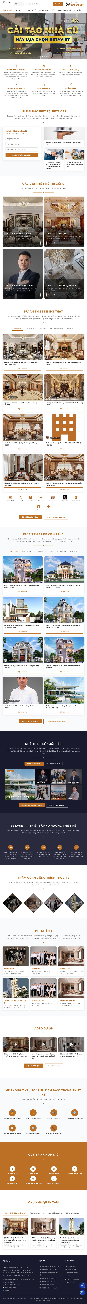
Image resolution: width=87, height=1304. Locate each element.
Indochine (70, 328)
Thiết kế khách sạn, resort (48, 1288)
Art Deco (43, 328)
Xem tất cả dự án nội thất (56, 517)
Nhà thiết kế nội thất (53, 764)
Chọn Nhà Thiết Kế (46, 10)
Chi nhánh (78, 10)
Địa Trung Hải (61, 551)
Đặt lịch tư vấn (22, 369)
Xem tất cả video (54, 1066)
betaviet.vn (8, 1290)
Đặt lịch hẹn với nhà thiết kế (32, 805)
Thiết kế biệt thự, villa (46, 1285)
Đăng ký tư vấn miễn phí (30, 517)
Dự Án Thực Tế (30, 10)
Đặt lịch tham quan (33, 1066)
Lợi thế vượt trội (70, 1282)
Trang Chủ (7, 10)
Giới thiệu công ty (70, 1266)
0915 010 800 (14, 1285)
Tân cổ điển (17, 328)
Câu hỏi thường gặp (72, 1213)
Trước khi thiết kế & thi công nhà (15, 1213)
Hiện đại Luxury (30, 328)
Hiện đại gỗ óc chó (56, 328)
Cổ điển (50, 551)
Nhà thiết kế (69, 1276)
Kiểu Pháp (40, 551)
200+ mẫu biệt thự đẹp (47, 1281)
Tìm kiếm (58, 4)
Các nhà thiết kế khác (57, 805)
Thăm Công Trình (64, 10)
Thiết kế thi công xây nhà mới (49, 1266)
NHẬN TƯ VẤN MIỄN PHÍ (21, 155)
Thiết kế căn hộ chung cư (47, 1278)
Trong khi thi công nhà (37, 1213)
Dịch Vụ (18, 10)
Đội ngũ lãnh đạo (70, 1269)
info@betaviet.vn (10, 1287)
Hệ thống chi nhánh (71, 1272)
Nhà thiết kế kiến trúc (34, 764)
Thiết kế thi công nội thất (47, 1269)
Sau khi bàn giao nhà (55, 1213)
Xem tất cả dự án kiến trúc (56, 721)
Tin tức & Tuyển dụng (72, 1279)
